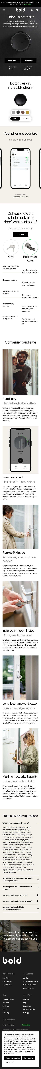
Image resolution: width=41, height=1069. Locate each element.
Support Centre (8, 999)
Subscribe (26, 1025)
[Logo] (20, 10)
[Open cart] (37, 10)
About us (26, 999)
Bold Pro (26, 978)
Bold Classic (7, 981)
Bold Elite (6, 978)
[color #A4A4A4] (13, 112)
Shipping (6, 1013)
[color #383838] (18, 112)
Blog (24, 1003)
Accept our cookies (13, 1058)
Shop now (27, 4)
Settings (9, 1063)
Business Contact (29, 985)
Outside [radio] (25, 118)
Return (5, 1009)
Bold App (26, 1013)
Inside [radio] (15, 118)
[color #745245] (23, 112)
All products (7, 985)
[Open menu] (5, 10)
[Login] (32, 10)
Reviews (6, 1006)
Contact (6, 1003)
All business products (30, 981)
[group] (20, 118)
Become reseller (29, 988)
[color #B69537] (27, 112)
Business (29, 60)
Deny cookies (29, 1058)
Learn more (20, 235)
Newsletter (27, 1006)
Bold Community (29, 1009)
